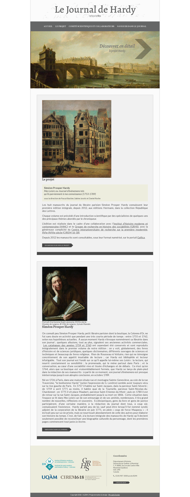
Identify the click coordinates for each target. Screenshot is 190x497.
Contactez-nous (121, 482)
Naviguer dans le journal (131, 26)
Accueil (48, 26)
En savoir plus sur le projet (57, 245)
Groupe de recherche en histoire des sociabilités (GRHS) (107, 226)
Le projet (60, 26)
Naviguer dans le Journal (56, 429)
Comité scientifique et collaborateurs (91, 26)
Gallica (141, 237)
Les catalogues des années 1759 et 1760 (67, 345)
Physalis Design (114, 495)
